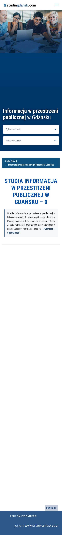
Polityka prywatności (23, 516)
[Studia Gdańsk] (26, 5)
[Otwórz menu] (56, 5)
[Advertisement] (31, 75)
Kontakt (51, 508)
